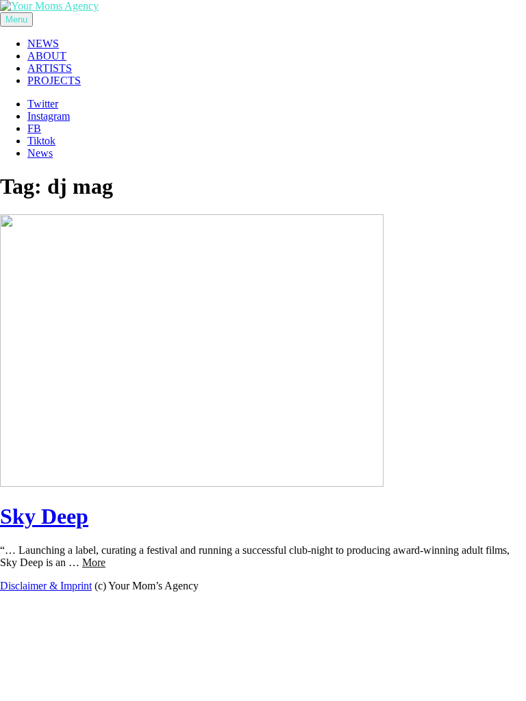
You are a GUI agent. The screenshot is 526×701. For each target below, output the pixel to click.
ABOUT (46, 56)
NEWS (43, 43)
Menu (16, 19)
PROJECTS (54, 80)
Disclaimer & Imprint (46, 585)
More (93, 562)
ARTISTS (49, 68)
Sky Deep (44, 516)
